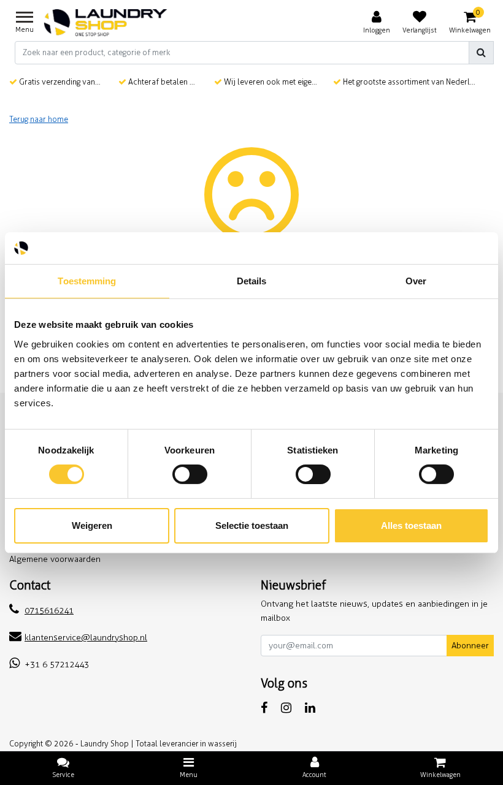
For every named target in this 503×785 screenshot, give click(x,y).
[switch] (189, 474)
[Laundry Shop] (105, 22)
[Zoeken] (481, 52)
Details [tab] (252, 281)
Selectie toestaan (251, 525)
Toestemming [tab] (87, 281)
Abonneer (470, 645)
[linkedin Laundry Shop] (310, 707)
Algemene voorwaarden (55, 559)
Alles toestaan (411, 525)
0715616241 (49, 610)
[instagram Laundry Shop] (286, 707)
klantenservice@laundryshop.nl (86, 637)
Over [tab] (415, 281)
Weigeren (92, 525)
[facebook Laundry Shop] (264, 707)
